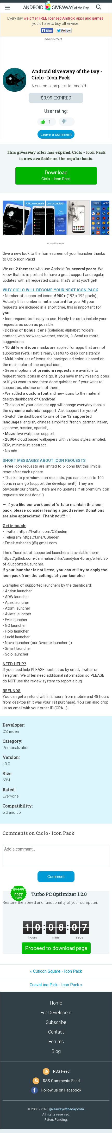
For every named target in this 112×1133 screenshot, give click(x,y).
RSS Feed (61, 1071)
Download (56, 175)
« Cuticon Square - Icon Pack (56, 971)
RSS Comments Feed (61, 1080)
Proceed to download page (56, 948)
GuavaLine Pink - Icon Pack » (56, 984)
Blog (56, 1051)
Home (56, 1003)
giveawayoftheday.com (66, 1109)
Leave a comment (56, 134)
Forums (56, 1041)
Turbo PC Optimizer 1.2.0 (59, 894)
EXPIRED (56, 98)
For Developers (56, 1012)
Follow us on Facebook (61, 1090)
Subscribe (56, 1022)
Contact (56, 1032)
